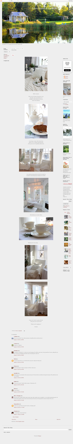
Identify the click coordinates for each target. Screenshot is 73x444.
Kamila (15, 381)
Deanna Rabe (16, 404)
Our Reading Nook (70, 244)
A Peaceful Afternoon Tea (70, 234)
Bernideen (16, 350)
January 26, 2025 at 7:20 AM (19, 391)
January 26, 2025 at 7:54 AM (19, 400)
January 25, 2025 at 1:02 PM (19, 339)
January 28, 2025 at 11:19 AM (19, 407)
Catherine (16, 336)
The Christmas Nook (70, 216)
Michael (66, 78)
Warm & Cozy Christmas (70, 262)
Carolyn (15, 343)
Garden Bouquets (68, 213)
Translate (66, 104)
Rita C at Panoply (17, 395)
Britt (15, 388)
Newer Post (14, 419)
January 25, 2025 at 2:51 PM (19, 346)
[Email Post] (24, 330)
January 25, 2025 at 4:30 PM (19, 355)
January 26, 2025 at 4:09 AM (19, 384)
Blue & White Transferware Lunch (70, 251)
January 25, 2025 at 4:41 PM (19, 362)
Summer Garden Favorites (70, 238)
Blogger (39, 435)
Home (36, 419)
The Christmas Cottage (70, 228)
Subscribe (67, 70)
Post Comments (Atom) (20, 421)
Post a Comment (15, 416)
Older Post (58, 419)
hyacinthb (16, 373)
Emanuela (16, 411)
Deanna (15, 366)
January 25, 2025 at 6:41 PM (19, 369)
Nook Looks (70, 256)
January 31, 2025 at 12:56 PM (19, 414)
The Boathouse (70, 222)
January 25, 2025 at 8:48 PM (19, 377)
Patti (15, 359)
